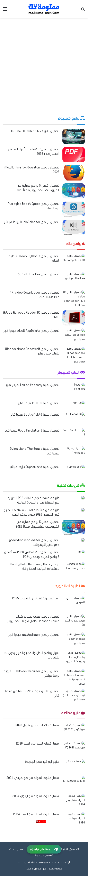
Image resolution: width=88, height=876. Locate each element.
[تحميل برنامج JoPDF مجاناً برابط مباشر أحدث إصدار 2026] (73, 154)
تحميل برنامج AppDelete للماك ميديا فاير (31, 330)
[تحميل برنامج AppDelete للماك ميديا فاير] (73, 336)
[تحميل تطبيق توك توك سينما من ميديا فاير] (73, 696)
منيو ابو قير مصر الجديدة (42, 761)
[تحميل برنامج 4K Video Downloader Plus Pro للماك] (73, 298)
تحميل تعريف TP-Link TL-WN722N (34, 131)
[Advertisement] (44, 66)
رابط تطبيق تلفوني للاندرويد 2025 (35, 598)
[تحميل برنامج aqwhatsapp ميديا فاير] (73, 640)
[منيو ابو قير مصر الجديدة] (75, 766)
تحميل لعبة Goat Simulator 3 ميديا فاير (32, 430)
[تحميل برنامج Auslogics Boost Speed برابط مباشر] (73, 209)
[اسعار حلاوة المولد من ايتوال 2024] (73, 801)
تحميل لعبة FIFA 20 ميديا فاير (38, 403)
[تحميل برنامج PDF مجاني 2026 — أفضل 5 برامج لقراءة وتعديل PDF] (81, 552)
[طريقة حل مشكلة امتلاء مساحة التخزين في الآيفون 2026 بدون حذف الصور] (83, 510)
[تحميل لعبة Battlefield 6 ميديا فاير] (75, 419)
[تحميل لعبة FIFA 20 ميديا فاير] (78, 405)
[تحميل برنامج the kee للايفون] (73, 279)
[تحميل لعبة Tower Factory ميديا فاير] (73, 390)
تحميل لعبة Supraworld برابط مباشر (34, 467)
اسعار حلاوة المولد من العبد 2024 (36, 814)
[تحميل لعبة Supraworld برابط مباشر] (76, 471)
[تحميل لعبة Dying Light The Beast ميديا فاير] (73, 454)
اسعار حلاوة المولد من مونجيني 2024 (33, 778)
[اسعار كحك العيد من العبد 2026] (73, 749)
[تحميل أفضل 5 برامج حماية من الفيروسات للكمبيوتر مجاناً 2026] (73, 191)
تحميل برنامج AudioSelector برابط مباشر (31, 222)
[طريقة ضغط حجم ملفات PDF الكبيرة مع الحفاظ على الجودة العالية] (83, 498)
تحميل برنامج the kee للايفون (38, 274)
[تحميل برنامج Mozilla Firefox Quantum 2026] (73, 173)
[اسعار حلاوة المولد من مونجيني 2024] (73, 783)
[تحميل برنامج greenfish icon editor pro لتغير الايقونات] (83, 540)
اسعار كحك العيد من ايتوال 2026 (37, 725)
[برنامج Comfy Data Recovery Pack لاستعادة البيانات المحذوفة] (73, 569)
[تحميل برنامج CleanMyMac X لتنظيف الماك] (73, 261)
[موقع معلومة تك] (44, 9)
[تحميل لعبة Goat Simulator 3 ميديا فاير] (73, 436)
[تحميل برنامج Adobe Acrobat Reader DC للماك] (73, 318)
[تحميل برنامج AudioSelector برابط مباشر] (73, 227)
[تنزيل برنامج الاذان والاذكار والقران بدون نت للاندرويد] (73, 658)
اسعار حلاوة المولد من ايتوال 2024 (35, 796)
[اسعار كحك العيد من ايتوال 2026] (73, 730)
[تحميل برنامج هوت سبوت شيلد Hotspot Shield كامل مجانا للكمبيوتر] (73, 622)
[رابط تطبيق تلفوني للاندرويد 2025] (73, 603)
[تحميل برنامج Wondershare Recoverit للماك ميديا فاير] (73, 355)
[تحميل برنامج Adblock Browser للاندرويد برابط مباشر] (73, 677)
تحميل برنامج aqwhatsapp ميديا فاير (34, 634)
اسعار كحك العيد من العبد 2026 (37, 743)
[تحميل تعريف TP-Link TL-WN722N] (73, 136)
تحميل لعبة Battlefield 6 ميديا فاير (34, 414)
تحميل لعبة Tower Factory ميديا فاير (32, 385)
